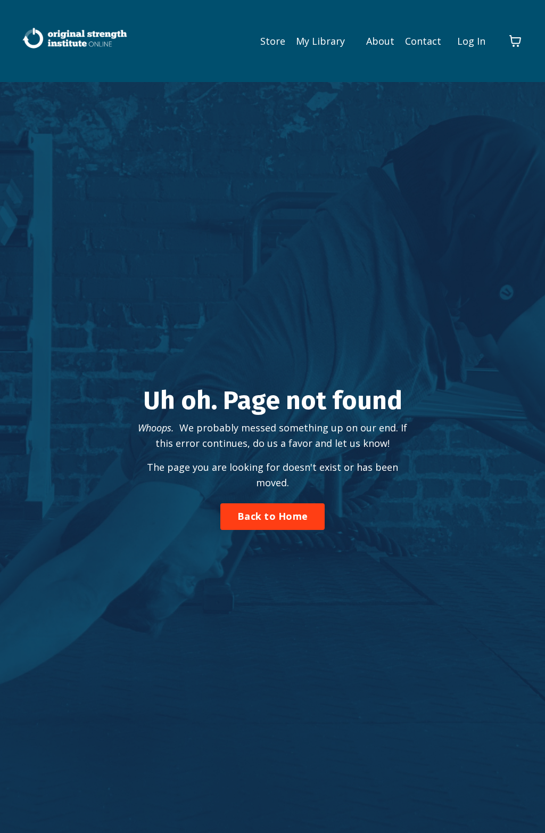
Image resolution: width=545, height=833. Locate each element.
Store (272, 41)
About (380, 41)
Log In (471, 41)
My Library (320, 41)
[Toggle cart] (515, 41)
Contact (423, 41)
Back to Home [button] (272, 516)
